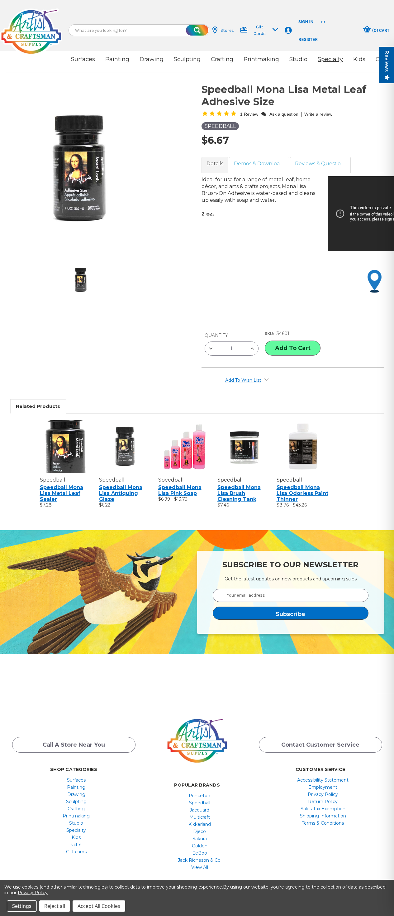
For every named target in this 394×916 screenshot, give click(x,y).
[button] (31, 25)
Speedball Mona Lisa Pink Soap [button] (180, 490)
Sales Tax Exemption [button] (323, 809)
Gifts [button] (76, 844)
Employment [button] (322, 787)
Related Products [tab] (38, 406)
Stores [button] (227, 30)
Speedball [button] (199, 803)
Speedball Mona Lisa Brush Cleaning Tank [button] (239, 493)
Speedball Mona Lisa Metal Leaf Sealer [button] (61, 493)
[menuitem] (76, 780)
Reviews (386, 61)
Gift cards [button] (76, 852)
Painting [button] (117, 59)
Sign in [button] (305, 21)
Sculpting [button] (187, 59)
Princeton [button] (199, 795)
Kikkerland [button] (199, 824)
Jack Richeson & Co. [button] (199, 860)
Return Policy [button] (323, 801)
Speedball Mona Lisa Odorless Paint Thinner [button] (302, 493)
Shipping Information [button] (323, 816)
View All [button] (199, 867)
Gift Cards (260, 30)
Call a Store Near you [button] (74, 744)
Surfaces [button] (83, 59)
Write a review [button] (318, 114)
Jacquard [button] (199, 810)
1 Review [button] (249, 114)
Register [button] (308, 39)
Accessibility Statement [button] (323, 780)
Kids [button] (359, 59)
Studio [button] (298, 59)
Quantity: (217, 335)
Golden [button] (199, 846)
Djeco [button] (199, 831)
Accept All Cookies (99, 906)
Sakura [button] (199, 838)
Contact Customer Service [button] (320, 744)
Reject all (54, 906)
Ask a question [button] (283, 114)
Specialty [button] (330, 59)
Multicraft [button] (199, 817)
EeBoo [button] (199, 853)
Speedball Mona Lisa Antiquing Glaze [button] (120, 493)
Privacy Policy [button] (323, 794)
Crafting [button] (222, 59)
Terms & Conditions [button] (323, 823)
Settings (21, 906)
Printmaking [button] (261, 59)
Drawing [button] (152, 59)
